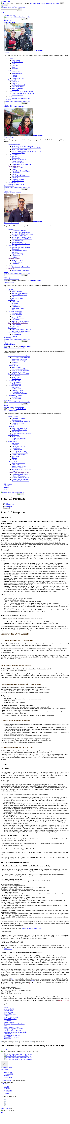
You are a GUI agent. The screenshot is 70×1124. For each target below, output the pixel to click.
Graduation (15, 68)
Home (6, 503)
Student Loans (8, 1012)
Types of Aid (8, 1015)
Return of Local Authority (19, 372)
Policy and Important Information (14, 1029)
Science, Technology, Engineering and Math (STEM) (27, 151)
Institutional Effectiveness (15, 333)
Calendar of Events (17, 390)
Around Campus (13, 416)
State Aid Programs (9, 1014)
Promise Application (17, 95)
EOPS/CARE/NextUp (18, 446)
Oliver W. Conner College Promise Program (20, 91)
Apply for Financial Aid (18, 85)
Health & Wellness (13, 435)
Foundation (15, 362)
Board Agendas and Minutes (20, 369)
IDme (13, 63)
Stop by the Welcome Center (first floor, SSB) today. (45, 3)
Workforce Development (11, 223)
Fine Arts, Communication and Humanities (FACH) (26, 148)
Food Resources (16, 440)
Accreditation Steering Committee (21, 329)
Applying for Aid (9, 1009)
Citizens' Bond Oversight (15, 395)
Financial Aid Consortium (11, 1037)
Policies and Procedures (18, 476)
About (6, 272)
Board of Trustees (17, 314)
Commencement (16, 420)
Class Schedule (16, 172)
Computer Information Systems (21, 244)
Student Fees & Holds (18, 78)
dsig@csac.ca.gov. (32, 984)
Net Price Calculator (17, 73)
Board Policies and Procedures (20, 370)
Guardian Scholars (17, 449)
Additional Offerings (14, 258)
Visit (13, 309)
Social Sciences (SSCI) (18, 153)
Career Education (9, 186)
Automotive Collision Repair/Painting (22, 234)
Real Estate (15, 252)
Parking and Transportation (19, 430)
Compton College (6, 1080)
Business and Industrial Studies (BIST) (23, 146)
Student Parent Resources (19, 454)
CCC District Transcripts (19, 361)
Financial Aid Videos (10, 1019)
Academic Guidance (14, 154)
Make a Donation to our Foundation (14, 348)
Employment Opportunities (19, 393)
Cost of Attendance (9, 1022)
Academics (7, 100)
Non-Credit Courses (17, 260)
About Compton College (11, 279)
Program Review (16, 324)
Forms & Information (18, 86)
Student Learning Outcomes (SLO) (22, 164)
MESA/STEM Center (18, 181)
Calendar (7, 487)
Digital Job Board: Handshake (20, 270)
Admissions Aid (9, 504)
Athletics (6, 485)
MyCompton (8, 484)
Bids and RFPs (16, 375)
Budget (14, 364)
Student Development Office (20, 453)
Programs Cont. (12, 245)
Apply (6, 489)
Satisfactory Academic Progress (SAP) (15, 1032)
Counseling (15, 156)
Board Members (16, 367)
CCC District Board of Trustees (21, 357)
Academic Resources (14, 166)
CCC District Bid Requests (19, 359)
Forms (13, 67)
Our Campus (11, 300)
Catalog (14, 169)
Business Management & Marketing (22, 239)
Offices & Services (17, 298)
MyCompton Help (17, 431)
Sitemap (6, 1093)
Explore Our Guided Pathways (14, 106)
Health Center (16, 436)
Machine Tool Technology (19, 250)
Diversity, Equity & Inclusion (20, 293)
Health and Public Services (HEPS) (22, 149)
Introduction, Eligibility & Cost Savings (23, 93)
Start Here (7, 52)
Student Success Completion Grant (32, 928)
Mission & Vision (17, 291)
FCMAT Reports (16, 389)
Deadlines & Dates (17, 88)
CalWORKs (15, 443)
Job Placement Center (18, 163)
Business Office (16, 377)
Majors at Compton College (16, 184)
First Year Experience (10, 410)
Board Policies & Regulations (20, 321)
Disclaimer (7, 1088)
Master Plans (15, 326)
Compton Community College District (19, 356)
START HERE (5, 1049)
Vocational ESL (16, 255)
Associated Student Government (21, 421)
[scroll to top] (2, 1113)
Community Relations (14, 380)
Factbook (14, 336)
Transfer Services (17, 161)
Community (7, 337)
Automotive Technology (19, 235)
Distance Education (13, 182)
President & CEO (17, 313)
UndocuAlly (15, 456)
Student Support (12, 441)
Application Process (17, 62)
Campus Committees (18, 318)
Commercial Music (17, 242)
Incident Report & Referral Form (21, 433)
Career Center (16, 158)
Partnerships (15, 263)
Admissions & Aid (9, 15)
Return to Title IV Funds (11, 1027)
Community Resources (14, 385)
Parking (14, 305)
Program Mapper (9, 137)
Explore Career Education (12, 193)
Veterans (14, 458)
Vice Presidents (16, 316)
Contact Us (15, 296)
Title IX (6, 1087)
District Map (15, 387)
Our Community (9, 344)
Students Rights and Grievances (21, 474)
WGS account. (8, 949)
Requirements (16, 60)
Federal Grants (8, 1010)
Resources (11, 268)
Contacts (14, 76)
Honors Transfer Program (19, 159)
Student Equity (16, 448)
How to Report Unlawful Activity (21, 469)
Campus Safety (12, 461)
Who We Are (12, 290)
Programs (10, 229)
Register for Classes (17, 174)
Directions (15, 303)
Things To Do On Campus (19, 418)
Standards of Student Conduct (20, 477)
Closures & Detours (17, 468)
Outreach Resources (17, 392)
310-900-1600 (5, 1083)
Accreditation (12, 328)
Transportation (16, 306)
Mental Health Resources (19, 438)
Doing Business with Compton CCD (18, 374)
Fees (9, 70)
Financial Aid (12, 80)
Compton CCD (16, 319)
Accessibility (8, 1090)
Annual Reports (16, 334)
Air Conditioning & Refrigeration (21, 232)
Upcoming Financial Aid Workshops (14, 1024)
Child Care (15, 444)
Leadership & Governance (15, 311)
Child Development (17, 240)
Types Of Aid (16, 81)
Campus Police (16, 464)
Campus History (9, 282)
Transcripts (15, 65)
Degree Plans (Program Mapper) (21, 171)
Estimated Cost (16, 72)
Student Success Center (18, 179)
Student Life (7, 400)
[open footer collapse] (4, 1064)
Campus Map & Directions (19, 428)
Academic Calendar (17, 167)
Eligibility (14, 83)
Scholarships (15, 90)
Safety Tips (15, 471)
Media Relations (16, 382)
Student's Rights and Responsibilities (18, 472)
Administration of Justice (19, 230)
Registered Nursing (17, 254)
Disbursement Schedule (11, 1017)
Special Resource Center (19, 451)
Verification (7, 1033)
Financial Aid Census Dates (12, 1035)
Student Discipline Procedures (20, 479)
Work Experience (17, 262)
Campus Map (15, 301)
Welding (14, 257)
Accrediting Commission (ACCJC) (22, 331)
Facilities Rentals (16, 379)
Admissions (11, 58)
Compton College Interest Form (21, 98)
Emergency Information (18, 463)
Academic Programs (14, 144)
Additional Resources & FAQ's (13, 1030)
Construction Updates (18, 308)
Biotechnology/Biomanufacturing (21, 237)
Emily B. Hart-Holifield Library (21, 176)
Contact (10, 96)
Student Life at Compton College (14, 407)
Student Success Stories (18, 423)
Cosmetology (15, 249)
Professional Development (19, 295)
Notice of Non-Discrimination (20, 481)
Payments (14, 75)
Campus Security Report (19, 466)
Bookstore (15, 177)
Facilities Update (16, 398)
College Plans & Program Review (18, 323)
